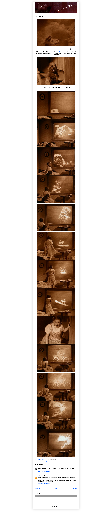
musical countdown (60, 51)
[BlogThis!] (51, 459)
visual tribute (70, 461)
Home (56, 488)
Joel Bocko (40, 475)
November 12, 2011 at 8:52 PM (44, 471)
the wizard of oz (59, 461)
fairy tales (47, 461)
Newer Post (37, 488)
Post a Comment (39, 486)
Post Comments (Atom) (45, 490)
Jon (38, 466)
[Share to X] (53, 459)
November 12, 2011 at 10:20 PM (44, 483)
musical (53, 461)
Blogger (58, 506)
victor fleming (65, 461)
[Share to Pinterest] (55, 459)
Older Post (74, 488)
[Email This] (50, 459)
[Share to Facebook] (54, 459)
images (50, 461)
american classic (41, 461)
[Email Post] (48, 459)
